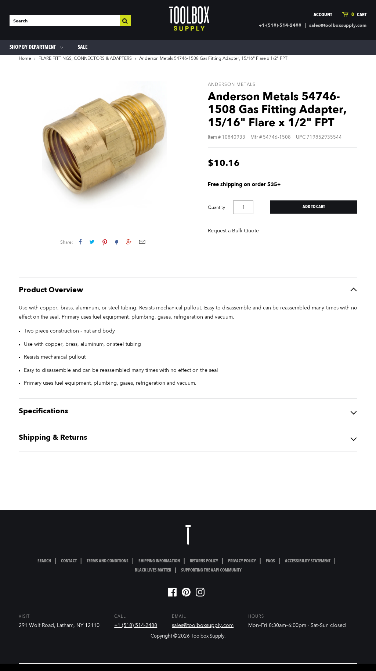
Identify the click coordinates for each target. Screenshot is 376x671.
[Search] (125, 20)
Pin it (104, 242)
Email (142, 242)
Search (44, 561)
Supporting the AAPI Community (211, 570)
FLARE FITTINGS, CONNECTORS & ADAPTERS (85, 59)
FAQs (270, 561)
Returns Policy (204, 561)
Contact (69, 561)
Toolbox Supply (207, 636)
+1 (128, 242)
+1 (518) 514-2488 (135, 625)
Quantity (216, 208)
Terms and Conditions (108, 561)
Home (25, 59)
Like (80, 242)
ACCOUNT (323, 14)
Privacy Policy (242, 561)
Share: (66, 242)
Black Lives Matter (153, 570)
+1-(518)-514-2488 (280, 25)
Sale (82, 47)
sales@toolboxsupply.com (337, 25)
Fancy (116, 242)
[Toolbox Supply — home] (189, 20)
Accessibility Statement (307, 561)
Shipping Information (159, 561)
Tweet (92, 242)
